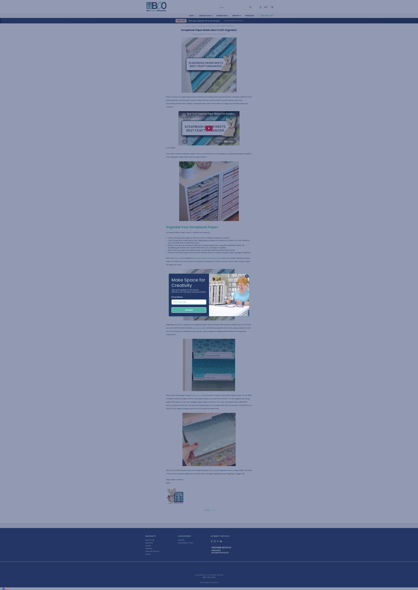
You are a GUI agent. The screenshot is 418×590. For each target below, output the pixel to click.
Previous (412, 583)
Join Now (189, 310)
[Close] (246, 276)
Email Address (177, 297)
